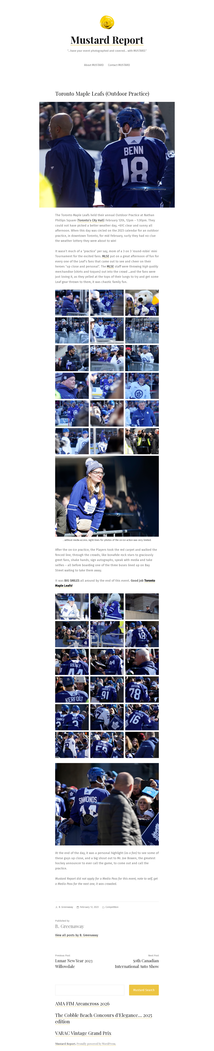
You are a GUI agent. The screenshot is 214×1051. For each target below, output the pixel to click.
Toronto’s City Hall (91, 220)
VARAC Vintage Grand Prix (83, 1033)
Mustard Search (144, 990)
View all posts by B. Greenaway (76, 935)
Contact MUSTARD (119, 65)
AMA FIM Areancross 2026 (82, 1003)
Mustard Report (107, 39)
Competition (111, 907)
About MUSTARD (94, 65)
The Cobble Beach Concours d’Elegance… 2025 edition (103, 1018)
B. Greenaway (66, 907)
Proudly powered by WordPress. (96, 1043)
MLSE (105, 256)
